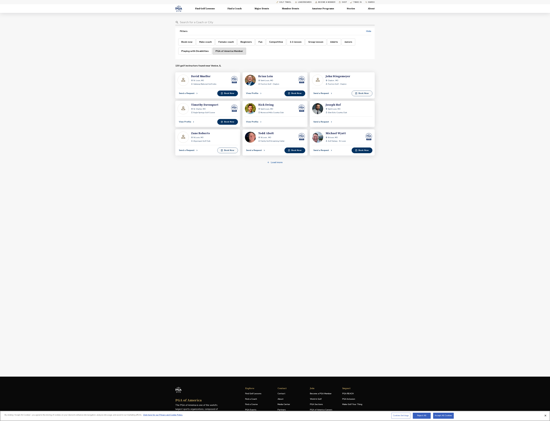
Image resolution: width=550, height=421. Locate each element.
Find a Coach (234, 8)
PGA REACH (348, 393)
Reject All (421, 415)
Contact (281, 393)
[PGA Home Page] (178, 8)
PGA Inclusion (348, 399)
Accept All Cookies (443, 415)
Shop (343, 2)
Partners (282, 409)
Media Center (284, 404)
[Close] (545, 415)
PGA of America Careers (321, 409)
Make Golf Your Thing (352, 404)
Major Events (262, 8)
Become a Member (326, 2)
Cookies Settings (401, 415)
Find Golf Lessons (205, 8)
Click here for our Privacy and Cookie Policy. (163, 415)
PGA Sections (316, 404)
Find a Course (251, 404)
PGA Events (250, 409)
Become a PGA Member (321, 393)
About (371, 8)
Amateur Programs (323, 8)
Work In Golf (316, 399)
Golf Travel (285, 2)
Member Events (290, 8)
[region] (275, 416)
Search (371, 2)
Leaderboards (305, 2)
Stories (351, 8)
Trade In (356, 2)
